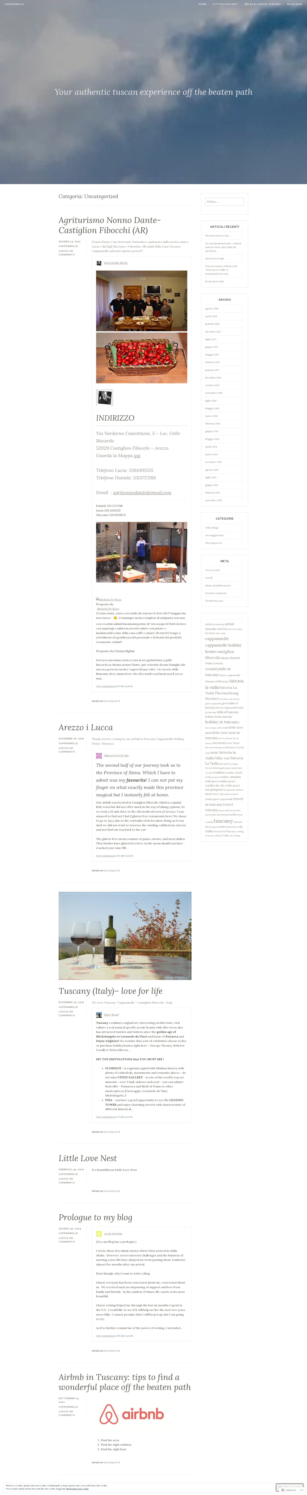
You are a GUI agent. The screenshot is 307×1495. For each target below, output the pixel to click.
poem (234, 768)
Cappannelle (14, 4)
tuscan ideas (234, 810)
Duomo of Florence (217, 681)
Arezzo (222, 629)
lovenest (219, 743)
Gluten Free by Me (116, 755)
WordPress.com (214, 600)
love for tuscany (225, 738)
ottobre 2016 (212, 385)
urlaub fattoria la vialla (230, 826)
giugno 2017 (211, 346)
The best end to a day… (218, 235)
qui (137, 455)
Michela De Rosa (108, 609)
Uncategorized (111, 700)
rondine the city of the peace (222, 785)
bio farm (210, 633)
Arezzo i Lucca (86, 727)
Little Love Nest (225, 4)
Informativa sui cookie (77, 1488)
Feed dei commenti (215, 593)
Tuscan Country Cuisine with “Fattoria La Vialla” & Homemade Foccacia (221, 270)
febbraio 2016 (212, 423)
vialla (209, 831)
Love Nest (232, 743)
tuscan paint (210, 814)
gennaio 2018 (212, 323)
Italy (225, 727)
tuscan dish (224, 810)
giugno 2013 (211, 485)
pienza (228, 768)
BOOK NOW (294, 4)
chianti (224, 658)
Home (202, 4)
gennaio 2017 (212, 370)
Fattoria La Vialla (214, 258)
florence (212, 698)
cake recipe (220, 633)
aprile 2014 (211, 446)
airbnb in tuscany (214, 624)
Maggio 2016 (212, 408)
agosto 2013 (211, 469)
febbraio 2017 (212, 362)
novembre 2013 (213, 462)
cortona (218, 663)
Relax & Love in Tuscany (263, 4)
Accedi (208, 577)
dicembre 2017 (213, 331)
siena (208, 794)
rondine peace (227, 781)
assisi (239, 629)
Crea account (212, 570)
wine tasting (234, 835)
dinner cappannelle (229, 675)
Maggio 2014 (212, 439)
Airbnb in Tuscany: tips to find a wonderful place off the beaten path (125, 1382)
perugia (234, 764)
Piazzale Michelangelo (215, 768)
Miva (111, 820)
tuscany (223, 820)
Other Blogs (212, 527)
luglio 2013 (210, 477)
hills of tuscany (228, 712)
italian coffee (216, 728)
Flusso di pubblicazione (218, 585)
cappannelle (217, 638)
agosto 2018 (211, 308)
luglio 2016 (211, 400)
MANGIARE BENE (116, 263)
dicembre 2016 (213, 377)
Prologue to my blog (95, 1217)
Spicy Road (111, 1014)
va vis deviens (113, 1233)
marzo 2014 (211, 454)
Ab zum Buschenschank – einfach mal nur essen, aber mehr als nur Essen (223, 247)
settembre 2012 (213, 500)
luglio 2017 (210, 339)
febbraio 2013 (212, 492)
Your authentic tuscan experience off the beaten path (154, 91)
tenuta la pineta (231, 794)
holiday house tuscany (218, 716)
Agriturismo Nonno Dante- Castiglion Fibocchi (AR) (110, 225)
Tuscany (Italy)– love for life (111, 990)
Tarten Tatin (218, 794)
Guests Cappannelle (226, 707)
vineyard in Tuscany (224, 831)
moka (207, 753)
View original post (106, 686)
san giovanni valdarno (233, 790)
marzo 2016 (211, 416)
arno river (232, 629)
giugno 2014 (211, 431)
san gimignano (214, 789)
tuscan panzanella (226, 814)
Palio (221, 764)
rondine (219, 772)
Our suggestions (214, 535)
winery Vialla (222, 835)
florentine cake (226, 699)
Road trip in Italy (214, 281)
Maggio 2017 (212, 354)
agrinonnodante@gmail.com (142, 492)
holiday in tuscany (221, 721)
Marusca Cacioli (235, 747)
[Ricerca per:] (224, 201)
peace (227, 763)
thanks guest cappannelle (219, 799)
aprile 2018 (211, 316)
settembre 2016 (213, 392)
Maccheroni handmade (215, 747)
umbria (215, 827)
